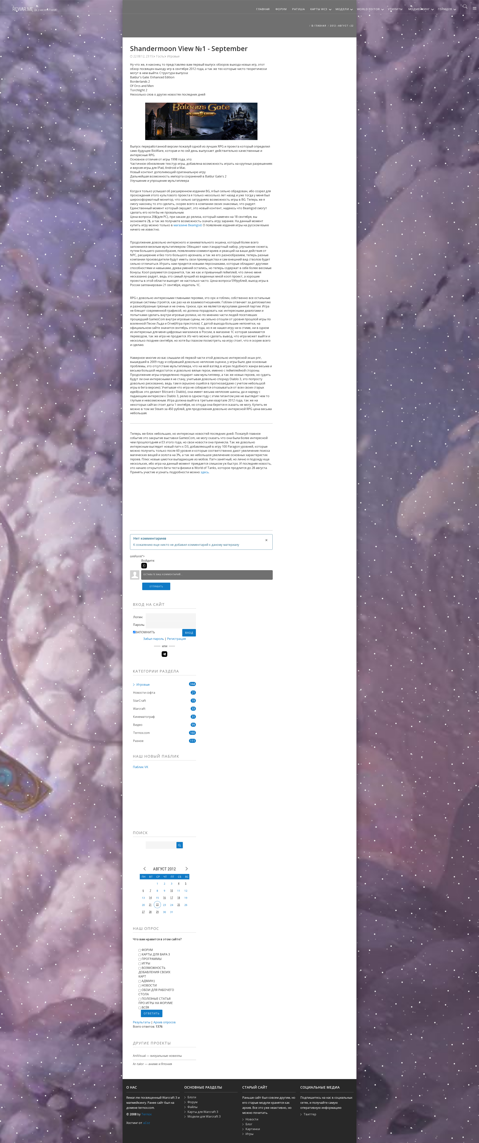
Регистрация (176, 639)
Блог (248, 1124)
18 (178, 897)
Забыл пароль (153, 639)
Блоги (191, 1097)
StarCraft (139, 701)
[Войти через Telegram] (164, 654)
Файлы (192, 1107)
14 (150, 897)
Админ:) (148, 981)
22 (352, 25)
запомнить (145, 632)
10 (171, 890)
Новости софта (144, 693)
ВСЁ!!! (145, 1007)
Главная (320, 25)
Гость (160, 56)
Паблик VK (140, 767)
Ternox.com (141, 733)
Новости (149, 985)
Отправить (156, 586)
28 (150, 911)
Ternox (146, 1114)
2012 (333, 25)
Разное (138, 741)
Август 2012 (164, 868)
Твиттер (309, 1114)
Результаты (141, 1022)
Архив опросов (164, 1022)
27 (143, 911)
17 (171, 897)
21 (150, 904)
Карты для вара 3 (156, 954)
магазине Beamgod (187, 225)
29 (157, 911)
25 (178, 904)
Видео (137, 725)
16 (164, 897)
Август (343, 25)
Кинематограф (144, 717)
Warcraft (139, 709)
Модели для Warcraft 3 (204, 1116)
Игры (146, 963)
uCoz (146, 1123)
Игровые (173, 56)
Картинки (252, 1129)
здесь (205, 472)
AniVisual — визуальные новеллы (157, 1056)
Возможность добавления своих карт (154, 972)
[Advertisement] (201, 500)
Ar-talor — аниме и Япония (152, 1064)
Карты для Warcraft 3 (202, 1112)
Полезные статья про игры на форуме (155, 1001)
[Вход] (144, 565)
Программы (152, 959)
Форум (147, 950)
